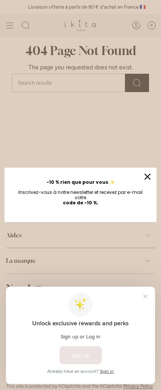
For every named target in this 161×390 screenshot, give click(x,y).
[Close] (148, 177)
